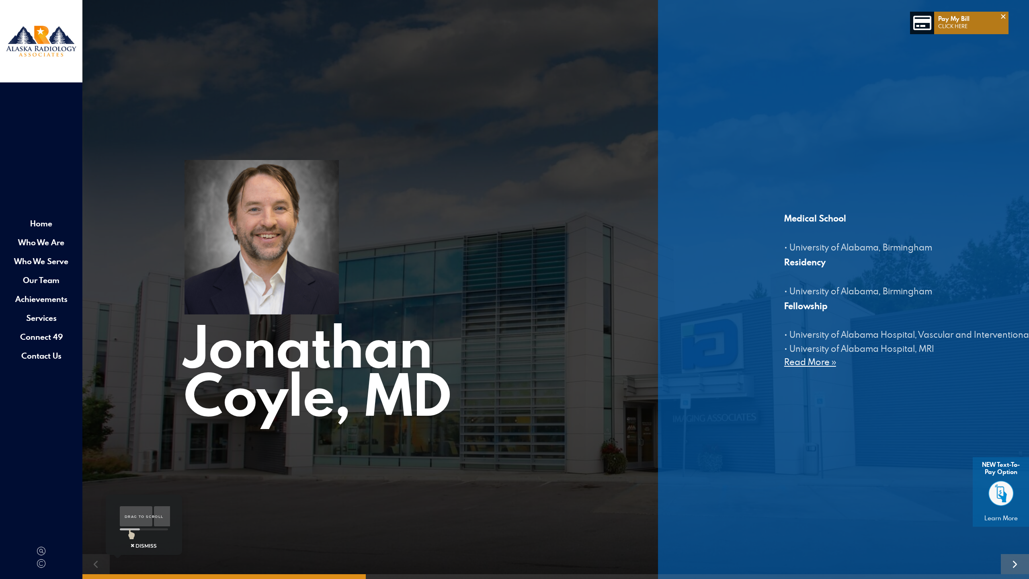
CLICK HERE (953, 26)
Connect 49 (41, 336)
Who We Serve (41, 261)
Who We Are (41, 242)
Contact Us (41, 355)
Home (41, 223)
